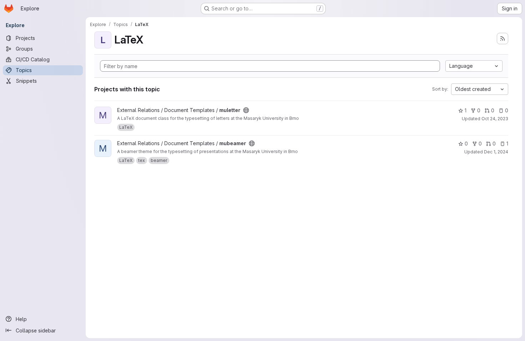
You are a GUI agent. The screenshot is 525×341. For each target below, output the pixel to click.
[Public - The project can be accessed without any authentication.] (246, 110)
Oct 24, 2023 (494, 118)
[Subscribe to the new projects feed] (502, 38)
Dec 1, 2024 (496, 151)
